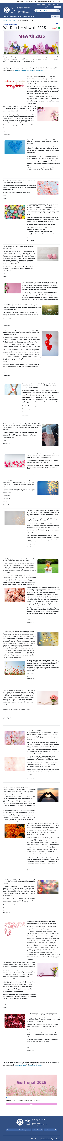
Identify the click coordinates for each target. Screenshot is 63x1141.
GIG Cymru (20, 1)
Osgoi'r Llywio (41, 4)
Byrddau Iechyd (30, 1)
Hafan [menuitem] (6, 16)
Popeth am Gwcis (49, 1129)
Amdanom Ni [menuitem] (14, 16)
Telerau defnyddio (12, 1129)
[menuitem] (20, 16)
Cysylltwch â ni (48, 7)
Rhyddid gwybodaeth (24, 1129)
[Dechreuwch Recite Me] (56, 28)
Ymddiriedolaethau (42, 1)
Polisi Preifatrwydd (37, 1129)
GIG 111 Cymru (54, 1)
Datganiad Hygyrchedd (53, 4)
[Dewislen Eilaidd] (57, 24)
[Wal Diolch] (31, 1090)
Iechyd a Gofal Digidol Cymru (50, 1139)
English (57, 7)
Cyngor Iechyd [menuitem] (27, 16)
